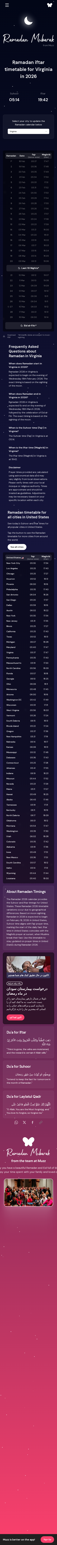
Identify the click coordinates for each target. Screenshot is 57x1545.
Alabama (10, 847)
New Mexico (12, 857)
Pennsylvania (12, 657)
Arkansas (10, 768)
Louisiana (10, 878)
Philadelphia (12, 589)
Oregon (10, 731)
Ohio (8, 684)
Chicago (10, 573)
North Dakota (13, 815)
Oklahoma (11, 820)
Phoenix (10, 584)
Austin (9, 610)
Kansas (9, 747)
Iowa (8, 852)
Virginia (9, 652)
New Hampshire (13, 736)
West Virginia (12, 710)
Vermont (10, 715)
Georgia (10, 678)
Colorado (10, 841)
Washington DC (13, 699)
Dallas (9, 605)
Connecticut (12, 762)
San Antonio (12, 594)
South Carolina (13, 862)
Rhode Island (12, 726)
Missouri (10, 778)
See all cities (17, 547)
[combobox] (28, 131)
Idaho (9, 868)
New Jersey (11, 621)
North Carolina (13, 668)
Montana (10, 826)
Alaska (9, 799)
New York (10, 615)
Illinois (9, 626)
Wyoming (10, 873)
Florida (9, 673)
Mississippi (11, 752)
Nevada (10, 783)
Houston (10, 579)
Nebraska (10, 741)
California (10, 631)
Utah (8, 836)
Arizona (10, 694)
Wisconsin (11, 705)
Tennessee (11, 805)
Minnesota (11, 689)
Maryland (10, 647)
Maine (9, 789)
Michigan (10, 642)
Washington (12, 831)
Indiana (9, 773)
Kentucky (10, 810)
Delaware (10, 757)
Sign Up (47, 1539)
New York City (13, 563)
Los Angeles (12, 568)
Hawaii (9, 794)
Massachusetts (13, 663)
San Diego (11, 600)
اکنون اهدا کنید (15, 1017)
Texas (9, 636)
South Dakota (13, 720)
